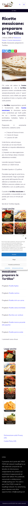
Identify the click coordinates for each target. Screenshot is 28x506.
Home (4, 40)
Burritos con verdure (16, 315)
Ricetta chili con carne (16, 300)
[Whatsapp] (12, 51)
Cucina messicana (13, 40)
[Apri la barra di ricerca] (20, 4)
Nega (14, 259)
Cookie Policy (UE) (10, 441)
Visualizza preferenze (14, 264)
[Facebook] (3, 51)
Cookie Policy (7, 268)
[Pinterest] (15, 51)
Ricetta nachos (14, 293)
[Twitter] (6, 51)
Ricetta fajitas (14, 286)
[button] (25, 238)
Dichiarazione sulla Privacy (17, 268)
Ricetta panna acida (16, 332)
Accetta (14, 254)
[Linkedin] (9, 51)
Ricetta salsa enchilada (17, 308)
